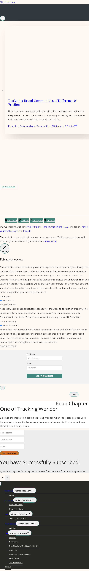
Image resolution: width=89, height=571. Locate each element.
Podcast (12, 538)
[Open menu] (2, 18)
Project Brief (14, 558)
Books (7, 514)
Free (6, 533)
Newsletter (13, 542)
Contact (8, 567)
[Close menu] (0, 484)
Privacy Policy (33, 226)
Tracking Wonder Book (18, 518)
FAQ (66, 226)
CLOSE (74, 394)
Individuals (9, 500)
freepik (26, 231)
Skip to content (8, 2)
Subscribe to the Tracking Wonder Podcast (61, 159)
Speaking (12, 528)
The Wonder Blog (16, 563)
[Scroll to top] (2, 478)
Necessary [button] (5, 296)
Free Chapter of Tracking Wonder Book (24, 546)
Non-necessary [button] (8, 321)
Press (11, 495)
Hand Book (13, 550)
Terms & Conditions (52, 226)
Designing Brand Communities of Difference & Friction (42, 102)
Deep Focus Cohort (16, 509)
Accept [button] (41, 241)
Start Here (9, 491)
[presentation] (47, 59)
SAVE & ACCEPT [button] (8, 346)
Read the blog (46, 155)
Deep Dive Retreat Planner (19, 554)
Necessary (8, 300)
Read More (41, 126)
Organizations (10, 524)
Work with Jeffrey (48, 163)
